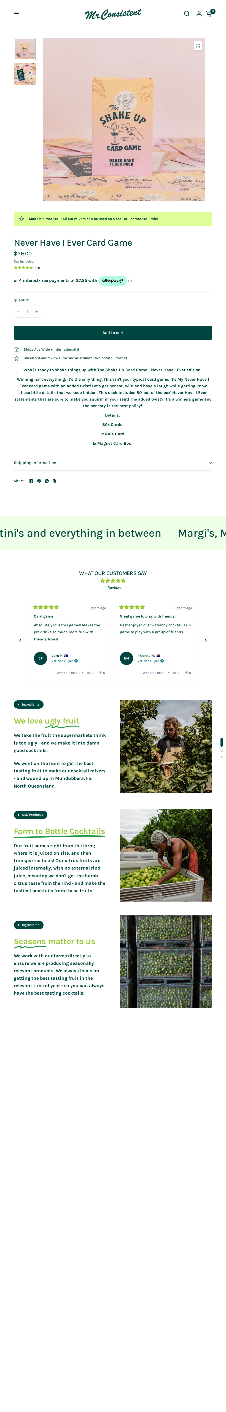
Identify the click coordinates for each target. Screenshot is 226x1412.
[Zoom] (198, 45)
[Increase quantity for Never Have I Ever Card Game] (36, 311)
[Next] (205, 640)
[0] (207, 13)
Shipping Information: (35, 462)
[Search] (186, 13)
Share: (19, 481)
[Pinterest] (39, 481)
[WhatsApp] (47, 481)
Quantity (21, 300)
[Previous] (20, 640)
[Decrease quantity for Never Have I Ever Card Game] (18, 311)
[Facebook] (31, 481)
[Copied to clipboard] (54, 481)
